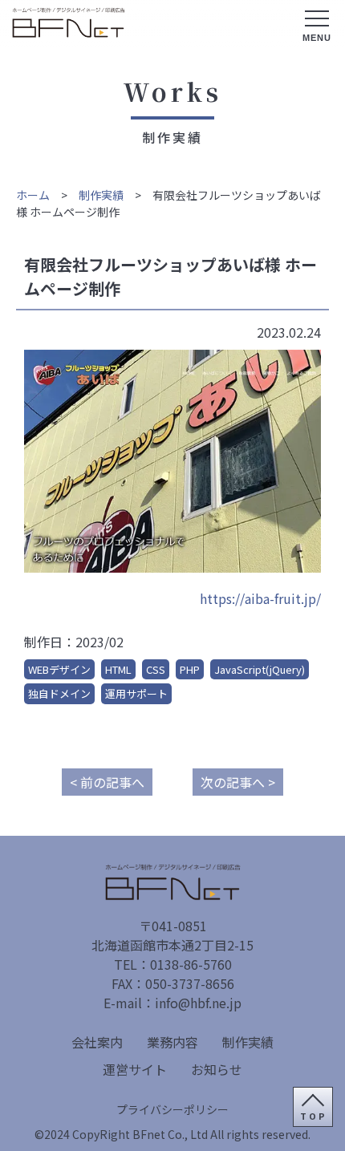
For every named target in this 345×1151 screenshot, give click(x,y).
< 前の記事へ (107, 782)
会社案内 (97, 1042)
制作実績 (101, 195)
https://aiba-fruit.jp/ (260, 598)
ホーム (33, 195)
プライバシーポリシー (172, 1109)
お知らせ (216, 1069)
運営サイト (135, 1069)
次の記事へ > (238, 782)
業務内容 (172, 1042)
